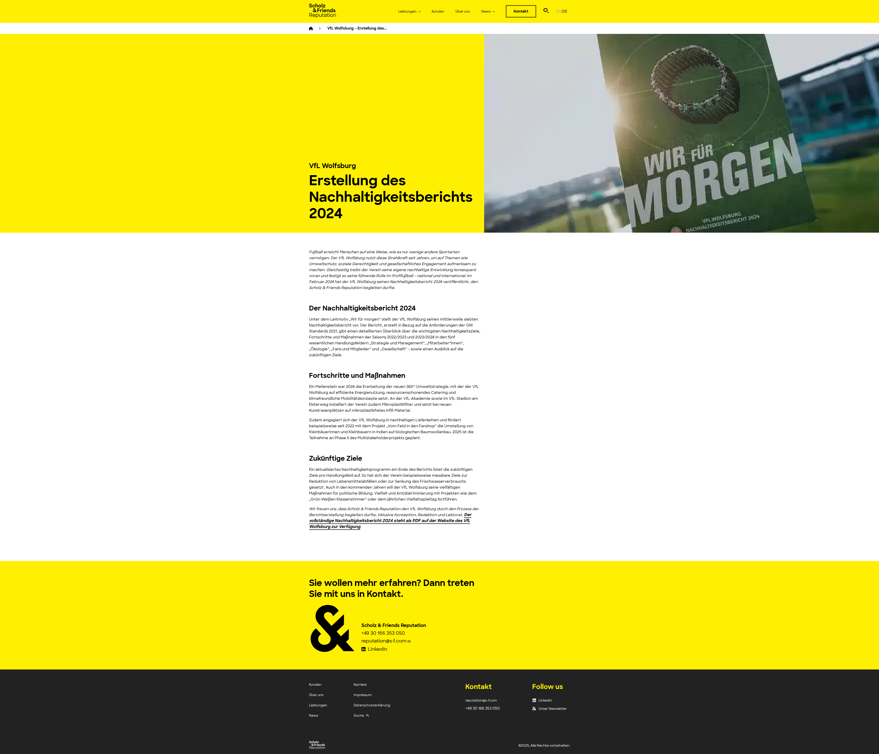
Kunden (438, 11)
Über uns (463, 11)
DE (564, 11)
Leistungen (407, 11)
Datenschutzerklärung (372, 705)
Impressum (363, 695)
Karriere (360, 685)
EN (559, 11)
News (486, 11)
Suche (359, 715)
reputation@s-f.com (384, 641)
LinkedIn (377, 649)
